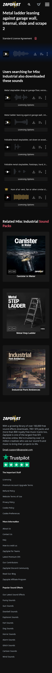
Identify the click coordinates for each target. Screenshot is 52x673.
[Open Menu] (47, 4)
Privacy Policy (9, 502)
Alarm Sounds (9, 639)
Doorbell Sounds (10, 611)
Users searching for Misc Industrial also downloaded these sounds (24, 76)
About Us (7, 528)
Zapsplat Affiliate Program (14, 579)
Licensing (7, 479)
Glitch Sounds (9, 645)
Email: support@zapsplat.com (18, 449)
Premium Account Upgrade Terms (18, 485)
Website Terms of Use (12, 496)
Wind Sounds (9, 656)
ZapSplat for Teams (11, 551)
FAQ (4, 540)
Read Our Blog (9, 573)
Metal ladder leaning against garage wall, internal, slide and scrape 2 (25, 21)
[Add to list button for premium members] (42, 54)
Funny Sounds (9, 600)
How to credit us (10, 545)
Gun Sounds (8, 606)
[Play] (6, 54)
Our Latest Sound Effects (14, 594)
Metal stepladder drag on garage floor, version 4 (26, 90)
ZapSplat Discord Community (16, 568)
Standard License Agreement (17, 38)
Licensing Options (26, 105)
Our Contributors (10, 562)
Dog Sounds (8, 628)
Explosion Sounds (10, 617)
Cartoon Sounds (10, 651)
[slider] (21, 53)
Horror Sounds (9, 634)
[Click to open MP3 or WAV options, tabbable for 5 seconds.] (35, 54)
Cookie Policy (8, 507)
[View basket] (38, 4)
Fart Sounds (8, 623)
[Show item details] (47, 54)
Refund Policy (9, 491)
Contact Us (7, 534)
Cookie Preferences (11, 513)
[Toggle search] (29, 4)
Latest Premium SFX (11, 557)
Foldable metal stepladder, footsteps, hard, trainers (27, 164)
